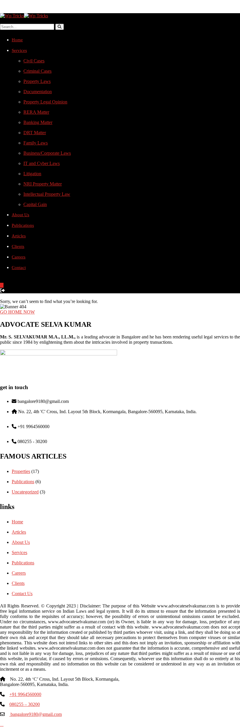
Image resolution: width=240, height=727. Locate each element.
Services (19, 50)
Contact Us (22, 593)
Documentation (37, 91)
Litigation (32, 173)
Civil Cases (33, 60)
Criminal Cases (37, 71)
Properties (21, 471)
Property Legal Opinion (45, 101)
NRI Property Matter (42, 183)
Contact (19, 267)
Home (17, 40)
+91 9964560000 (25, 694)
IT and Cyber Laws (41, 163)
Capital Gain (35, 204)
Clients (18, 246)
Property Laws (37, 81)
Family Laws (35, 142)
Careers (18, 257)
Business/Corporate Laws (47, 153)
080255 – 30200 (24, 704)
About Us (20, 214)
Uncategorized (25, 491)
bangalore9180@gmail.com (35, 714)
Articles (19, 236)
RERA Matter (36, 112)
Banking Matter (37, 122)
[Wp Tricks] (12, 15)
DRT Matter (34, 132)
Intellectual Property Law (46, 194)
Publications (23, 225)
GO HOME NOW (17, 311)
